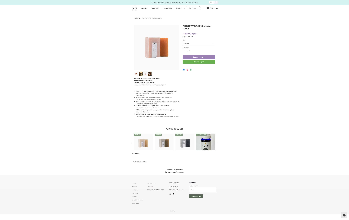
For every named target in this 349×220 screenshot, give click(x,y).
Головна (137, 18)
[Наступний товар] (218, 143)
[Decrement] (184, 50)
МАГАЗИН (134, 186)
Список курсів (135, 203)
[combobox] (199, 43)
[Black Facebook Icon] (173, 194)
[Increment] (190, 50)
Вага (184, 40)
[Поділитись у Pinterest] (187, 70)
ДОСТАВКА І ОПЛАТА (137, 200)
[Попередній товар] (131, 143)
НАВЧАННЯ (135, 190)
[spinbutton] (187, 50)
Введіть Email (193, 186)
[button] (217, 8)
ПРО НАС (134, 196)
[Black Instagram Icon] (170, 194)
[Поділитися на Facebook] (184, 70)
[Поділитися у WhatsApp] (191, 70)
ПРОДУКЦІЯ (135, 193)
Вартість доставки (188, 36)
